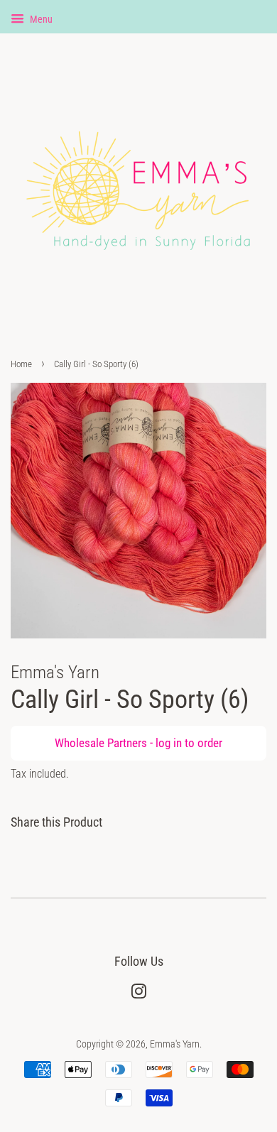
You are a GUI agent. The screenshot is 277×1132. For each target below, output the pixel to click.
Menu (40, 19)
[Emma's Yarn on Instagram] (138, 995)
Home (21, 364)
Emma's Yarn (175, 1044)
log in (169, 743)
